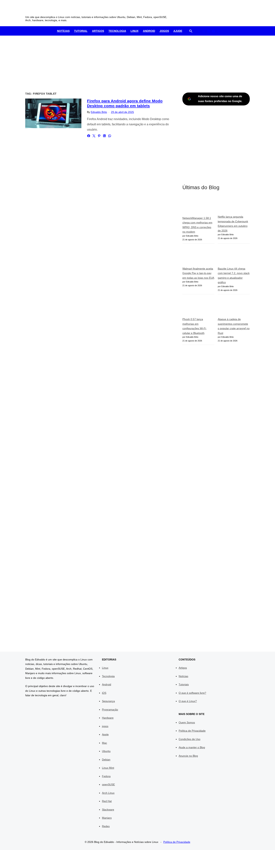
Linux (134, 30)
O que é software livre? (192, 692)
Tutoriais (184, 684)
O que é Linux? (188, 701)
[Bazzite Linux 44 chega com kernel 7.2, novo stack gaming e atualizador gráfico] (234, 256)
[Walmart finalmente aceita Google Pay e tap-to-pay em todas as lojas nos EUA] (198, 256)
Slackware (108, 809)
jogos (105, 726)
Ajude (177, 30)
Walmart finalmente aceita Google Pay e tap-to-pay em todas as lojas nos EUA (198, 273)
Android (149, 30)
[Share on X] (94, 135)
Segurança (108, 701)
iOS (104, 692)
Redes (106, 826)
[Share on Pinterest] (99, 135)
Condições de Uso (189, 739)
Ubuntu (106, 751)
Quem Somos (187, 722)
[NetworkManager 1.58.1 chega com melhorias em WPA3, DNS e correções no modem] (198, 206)
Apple (105, 734)
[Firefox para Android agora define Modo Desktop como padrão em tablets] (53, 113)
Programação (110, 709)
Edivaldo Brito (99, 112)
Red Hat (107, 801)
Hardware (108, 717)
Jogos (164, 30)
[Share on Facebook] (88, 135)
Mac (104, 742)
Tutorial (81, 30)
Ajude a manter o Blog (192, 747)
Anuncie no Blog (188, 755)
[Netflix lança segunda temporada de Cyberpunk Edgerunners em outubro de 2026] (234, 205)
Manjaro (107, 817)
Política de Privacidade (192, 730)
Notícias (63, 30)
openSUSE (108, 784)
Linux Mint (108, 767)
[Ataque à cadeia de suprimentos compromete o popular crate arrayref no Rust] (234, 307)
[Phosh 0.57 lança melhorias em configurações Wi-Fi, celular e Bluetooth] (198, 307)
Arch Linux (108, 792)
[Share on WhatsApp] (109, 135)
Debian (106, 759)
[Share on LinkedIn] (104, 135)
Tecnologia (117, 30)
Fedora (106, 776)
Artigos (98, 30)
